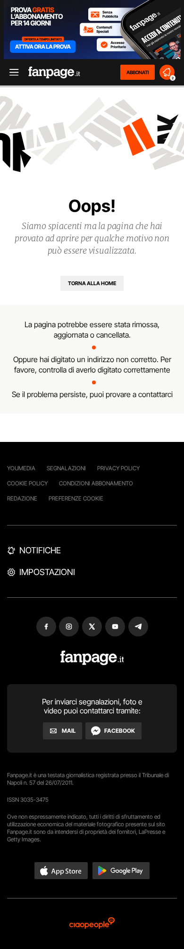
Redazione (22, 498)
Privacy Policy (118, 468)
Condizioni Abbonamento (96, 483)
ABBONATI (137, 72)
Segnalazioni (66, 468)
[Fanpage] (92, 658)
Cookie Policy (27, 483)
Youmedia (21, 468)
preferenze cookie (76, 498)
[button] (61, 870)
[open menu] (11, 72)
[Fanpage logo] (54, 72)
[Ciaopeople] (92, 923)
